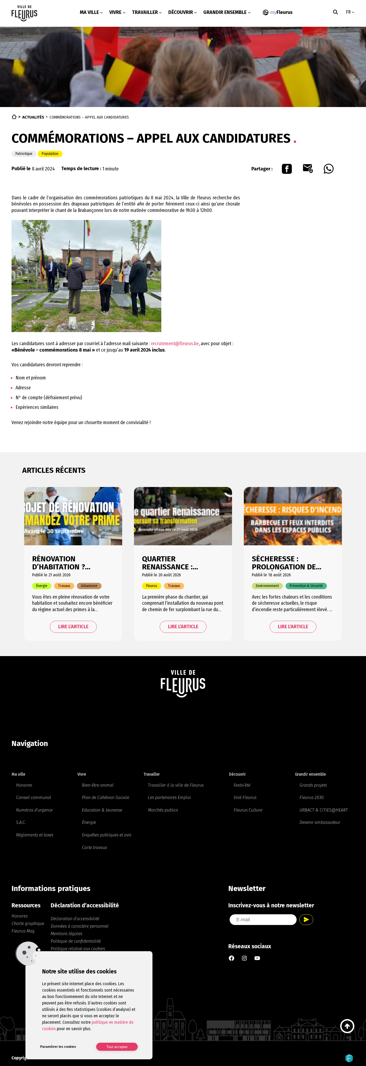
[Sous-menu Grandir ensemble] (249, 12)
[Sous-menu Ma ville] (101, 12)
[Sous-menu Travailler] (160, 12)
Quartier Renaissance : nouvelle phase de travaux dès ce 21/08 (180, 563)
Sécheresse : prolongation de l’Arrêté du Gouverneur (284, 563)
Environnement (267, 586)
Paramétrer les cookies (58, 1047)
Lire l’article (73, 627)
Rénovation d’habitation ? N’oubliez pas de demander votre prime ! (63, 563)
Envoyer (306, 919)
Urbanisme (89, 586)
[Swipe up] (347, 1026)
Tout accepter (117, 1047)
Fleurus (151, 586)
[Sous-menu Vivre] (124, 12)
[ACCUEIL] (14, 116)
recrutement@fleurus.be (175, 344)
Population (50, 153)
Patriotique (24, 153)
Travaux (64, 586)
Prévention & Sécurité (306, 586)
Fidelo (349, 1058)
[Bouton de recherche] (335, 12)
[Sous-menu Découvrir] (195, 12)
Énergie (41, 586)
